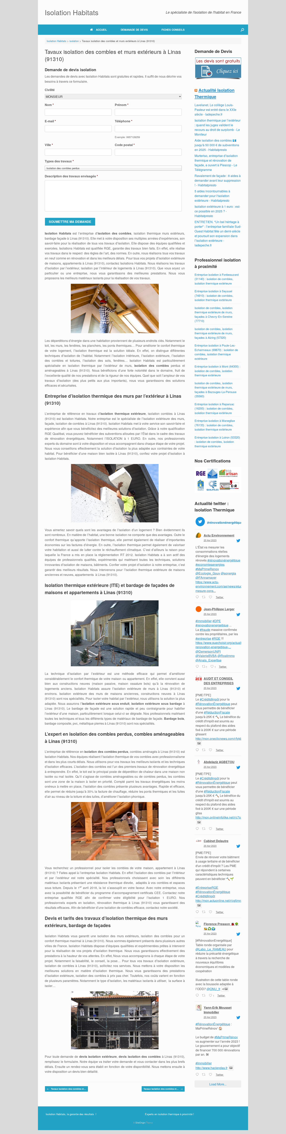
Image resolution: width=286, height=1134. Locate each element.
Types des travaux (59, 161)
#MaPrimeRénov (226, 1037)
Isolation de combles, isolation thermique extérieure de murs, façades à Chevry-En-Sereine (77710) (214, 314)
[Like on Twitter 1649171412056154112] (211, 597)
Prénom (121, 105)
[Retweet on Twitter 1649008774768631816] (204, 1074)
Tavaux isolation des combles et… (66, 1088)
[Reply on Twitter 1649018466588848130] (198, 995)
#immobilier (204, 621)
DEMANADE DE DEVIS (134, 30)
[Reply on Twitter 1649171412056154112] (198, 597)
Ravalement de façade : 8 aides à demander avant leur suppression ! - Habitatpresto (218, 180)
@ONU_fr (213, 989)
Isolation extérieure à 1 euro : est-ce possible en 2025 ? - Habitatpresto (217, 211)
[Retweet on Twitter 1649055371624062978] (204, 750)
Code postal (125, 145)
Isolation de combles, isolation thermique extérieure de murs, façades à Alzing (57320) (214, 333)
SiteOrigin (140, 1122)
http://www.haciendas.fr (211, 1068)
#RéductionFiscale (217, 712)
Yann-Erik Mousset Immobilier (218, 1009)
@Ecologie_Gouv (208, 573)
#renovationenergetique (212, 625)
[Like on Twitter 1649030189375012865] (211, 912)
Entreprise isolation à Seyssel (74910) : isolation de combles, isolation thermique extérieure (214, 295)
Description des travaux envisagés (71, 176)
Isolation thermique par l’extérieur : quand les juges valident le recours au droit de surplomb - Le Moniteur (217, 127)
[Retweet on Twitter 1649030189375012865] (204, 912)
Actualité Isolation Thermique (214, 93)
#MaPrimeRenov (207, 569)
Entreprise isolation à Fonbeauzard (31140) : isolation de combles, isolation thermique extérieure (217, 278)
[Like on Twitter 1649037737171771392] (211, 829)
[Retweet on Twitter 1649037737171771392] (204, 829)
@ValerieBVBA (206, 655)
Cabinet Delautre (216, 841)
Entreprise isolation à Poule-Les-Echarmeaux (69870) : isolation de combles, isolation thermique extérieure (216, 352)
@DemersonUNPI (208, 651)
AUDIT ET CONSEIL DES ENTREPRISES (219, 680)
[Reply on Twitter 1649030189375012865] (198, 912)
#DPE (216, 621)
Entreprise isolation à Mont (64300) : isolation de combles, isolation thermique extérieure (217, 370)
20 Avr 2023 (210, 540)
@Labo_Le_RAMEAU (211, 949)
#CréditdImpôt (209, 699)
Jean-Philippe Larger (219, 609)
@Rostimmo (226, 655)
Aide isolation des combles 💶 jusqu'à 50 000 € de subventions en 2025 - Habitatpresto (217, 145)
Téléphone (123, 121)
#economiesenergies (210, 564)
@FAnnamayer (206, 577)
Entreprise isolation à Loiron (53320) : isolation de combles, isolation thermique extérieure (217, 441)
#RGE (216, 638)
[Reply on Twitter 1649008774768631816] (198, 1074)
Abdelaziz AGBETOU (219, 762)
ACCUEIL (101, 30)
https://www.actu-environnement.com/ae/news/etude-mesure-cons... (220, 586)
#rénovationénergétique (223, 560)
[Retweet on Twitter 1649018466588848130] (204, 995)
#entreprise (203, 638)
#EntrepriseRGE (207, 887)
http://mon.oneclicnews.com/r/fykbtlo (220, 738)
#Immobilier (204, 1063)
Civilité (50, 90)
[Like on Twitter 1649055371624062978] (211, 750)
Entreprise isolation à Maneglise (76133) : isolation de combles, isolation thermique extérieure (215, 425)
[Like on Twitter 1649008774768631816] (211, 1074)
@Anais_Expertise (208, 660)
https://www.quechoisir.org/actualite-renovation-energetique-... (220, 644)
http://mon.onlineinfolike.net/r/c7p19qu (222, 817)
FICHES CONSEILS (173, 30)
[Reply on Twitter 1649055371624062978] (198, 750)
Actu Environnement (219, 535)
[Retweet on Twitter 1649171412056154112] (204, 597)
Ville (49, 145)
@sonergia (228, 573)
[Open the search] (242, 30)
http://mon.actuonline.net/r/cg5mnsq (220, 900)
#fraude (205, 629)
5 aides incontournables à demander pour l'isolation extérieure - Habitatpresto (212, 196)
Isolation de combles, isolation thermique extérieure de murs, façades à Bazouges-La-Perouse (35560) (215, 389)
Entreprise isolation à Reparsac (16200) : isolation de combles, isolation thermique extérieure (214, 408)
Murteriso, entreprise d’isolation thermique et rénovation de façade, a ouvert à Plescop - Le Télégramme (216, 162)
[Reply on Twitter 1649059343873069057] (198, 666)
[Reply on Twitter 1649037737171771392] (198, 829)
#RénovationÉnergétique (213, 703)
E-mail (50, 121)
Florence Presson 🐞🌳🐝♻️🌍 (221, 926)
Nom (49, 105)
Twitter (219, 597)
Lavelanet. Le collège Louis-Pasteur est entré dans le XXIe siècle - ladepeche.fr (215, 109)
